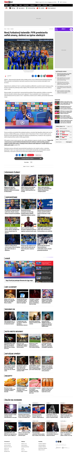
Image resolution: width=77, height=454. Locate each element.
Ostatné (12, 28)
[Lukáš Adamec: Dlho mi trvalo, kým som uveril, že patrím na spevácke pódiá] (52, 409)
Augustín (50, 2)
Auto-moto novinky (14, 331)
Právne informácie (7, 443)
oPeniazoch (35, 403)
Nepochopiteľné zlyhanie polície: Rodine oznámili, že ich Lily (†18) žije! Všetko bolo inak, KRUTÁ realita (9, 368)
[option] (10, 420)
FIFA (31, 162)
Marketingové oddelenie (42, 448)
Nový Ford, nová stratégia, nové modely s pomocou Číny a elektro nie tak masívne (22, 345)
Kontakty (40, 441)
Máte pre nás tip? (41, 449)
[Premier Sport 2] (57, 139)
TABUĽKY (51, 5)
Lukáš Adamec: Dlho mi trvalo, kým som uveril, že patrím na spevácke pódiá (52, 416)
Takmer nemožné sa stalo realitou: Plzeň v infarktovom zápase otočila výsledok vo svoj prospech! (63, 92)
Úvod (5, 28)
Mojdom (62, 403)
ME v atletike (41, 8)
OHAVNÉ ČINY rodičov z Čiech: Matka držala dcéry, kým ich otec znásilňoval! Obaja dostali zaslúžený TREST (22, 368)
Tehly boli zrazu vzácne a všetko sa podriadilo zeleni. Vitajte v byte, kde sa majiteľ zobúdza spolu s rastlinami (66, 416)
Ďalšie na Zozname (13, 400)
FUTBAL (15, 5)
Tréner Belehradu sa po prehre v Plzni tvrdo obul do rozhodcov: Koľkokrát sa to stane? (64, 87)
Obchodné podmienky (25, 446)
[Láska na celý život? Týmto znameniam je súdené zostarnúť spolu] (24, 427)
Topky (19, 403)
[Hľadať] (71, 5)
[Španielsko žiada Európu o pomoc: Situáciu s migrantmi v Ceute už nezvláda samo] (24, 409)
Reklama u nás (24, 443)
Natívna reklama (24, 451)
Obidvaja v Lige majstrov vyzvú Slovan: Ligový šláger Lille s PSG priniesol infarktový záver (66, 103)
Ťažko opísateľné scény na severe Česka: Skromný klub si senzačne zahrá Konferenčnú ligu (63, 79)
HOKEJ (11, 5)
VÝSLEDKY (45, 5)
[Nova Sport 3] (57, 137)
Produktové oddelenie (42, 443)
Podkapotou (7, 421)
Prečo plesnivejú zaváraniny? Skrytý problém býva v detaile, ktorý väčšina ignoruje (38, 434)
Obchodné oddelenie (42, 445)
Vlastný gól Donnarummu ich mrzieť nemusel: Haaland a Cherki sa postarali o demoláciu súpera (66, 107)
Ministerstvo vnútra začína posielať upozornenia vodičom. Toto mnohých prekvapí (34, 345)
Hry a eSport (11, 287)
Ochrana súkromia (7, 445)
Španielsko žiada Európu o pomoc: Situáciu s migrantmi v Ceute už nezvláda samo (24, 416)
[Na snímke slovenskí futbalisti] (28, 54)
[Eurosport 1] (57, 131)
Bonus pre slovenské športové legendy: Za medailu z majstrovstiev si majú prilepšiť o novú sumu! (38, 416)
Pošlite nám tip (49, 76)
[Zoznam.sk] (59, 448)
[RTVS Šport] (57, 129)
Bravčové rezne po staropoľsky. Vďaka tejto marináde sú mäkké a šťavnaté (9, 389)
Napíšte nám (6, 449)
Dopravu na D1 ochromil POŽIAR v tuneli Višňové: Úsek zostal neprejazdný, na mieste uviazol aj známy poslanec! (47, 368)
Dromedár (6, 403)
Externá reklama (24, 445)
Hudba (48, 403)
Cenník (22, 448)
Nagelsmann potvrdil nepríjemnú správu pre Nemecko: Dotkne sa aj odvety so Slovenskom (11, 189)
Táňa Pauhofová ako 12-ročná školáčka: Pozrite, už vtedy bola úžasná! (9, 322)
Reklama (23, 441)
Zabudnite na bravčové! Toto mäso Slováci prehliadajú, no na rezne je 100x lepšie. (22, 389)
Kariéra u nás (6, 448)
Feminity (20, 421)
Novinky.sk (10, 309)
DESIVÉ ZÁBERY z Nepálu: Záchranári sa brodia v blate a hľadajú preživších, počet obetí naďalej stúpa (35, 367)
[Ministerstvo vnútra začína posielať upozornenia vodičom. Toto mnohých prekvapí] (35, 338)
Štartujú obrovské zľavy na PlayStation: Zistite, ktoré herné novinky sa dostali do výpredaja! (22, 301)
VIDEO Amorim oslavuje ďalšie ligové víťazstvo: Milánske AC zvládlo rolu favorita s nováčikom (66, 112)
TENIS (20, 5)
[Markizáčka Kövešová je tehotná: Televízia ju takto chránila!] (35, 316)
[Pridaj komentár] (44, 76)
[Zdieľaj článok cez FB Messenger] (36, 76)
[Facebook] (56, 441)
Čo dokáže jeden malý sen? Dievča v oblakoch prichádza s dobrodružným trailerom (22, 323)
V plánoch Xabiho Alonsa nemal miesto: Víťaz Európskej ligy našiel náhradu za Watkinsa (66, 121)
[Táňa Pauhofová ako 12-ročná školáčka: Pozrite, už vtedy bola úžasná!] (10, 316)
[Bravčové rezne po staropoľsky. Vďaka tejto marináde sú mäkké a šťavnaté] (10, 382)
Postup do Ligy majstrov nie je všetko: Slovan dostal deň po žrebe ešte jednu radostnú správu (64, 74)
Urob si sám (35, 421)
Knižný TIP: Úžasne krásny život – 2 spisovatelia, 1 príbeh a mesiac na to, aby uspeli (66, 434)
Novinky (48, 421)
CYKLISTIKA (26, 5)
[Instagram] (58, 441)
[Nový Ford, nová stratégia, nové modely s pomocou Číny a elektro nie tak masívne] (22, 338)
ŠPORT (6, 5)
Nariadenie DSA (7, 451)
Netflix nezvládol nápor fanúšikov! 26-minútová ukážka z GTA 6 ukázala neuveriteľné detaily (47, 301)
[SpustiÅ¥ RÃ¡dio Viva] (63, 28)
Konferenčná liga (31, 8)
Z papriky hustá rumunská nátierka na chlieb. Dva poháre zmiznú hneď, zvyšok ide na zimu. (47, 389)
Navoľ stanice (58, 142)
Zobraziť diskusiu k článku (32, 158)
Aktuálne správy (12, 353)
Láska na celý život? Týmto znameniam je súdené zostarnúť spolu (24, 434)
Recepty (8, 375)
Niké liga (13, 8)
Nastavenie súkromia (8, 446)
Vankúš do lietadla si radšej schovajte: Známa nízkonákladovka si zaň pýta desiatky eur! (10, 416)
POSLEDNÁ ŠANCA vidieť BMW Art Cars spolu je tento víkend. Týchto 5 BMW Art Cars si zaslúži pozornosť (9, 346)
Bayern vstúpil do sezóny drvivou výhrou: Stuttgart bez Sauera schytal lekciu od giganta (66, 117)
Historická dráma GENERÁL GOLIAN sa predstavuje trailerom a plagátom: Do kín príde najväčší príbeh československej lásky (47, 324)
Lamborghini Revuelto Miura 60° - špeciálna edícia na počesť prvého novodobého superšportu (47, 345)
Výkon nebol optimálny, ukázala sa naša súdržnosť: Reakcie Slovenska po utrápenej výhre (44, 189)
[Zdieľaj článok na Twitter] (38, 76)
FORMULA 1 (32, 5)
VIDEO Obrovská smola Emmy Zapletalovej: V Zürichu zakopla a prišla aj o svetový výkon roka (63, 83)
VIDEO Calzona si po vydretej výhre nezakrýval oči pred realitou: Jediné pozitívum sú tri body (28, 189)
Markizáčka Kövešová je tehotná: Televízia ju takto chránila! (35, 322)
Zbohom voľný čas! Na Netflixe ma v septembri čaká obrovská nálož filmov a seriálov (9, 301)
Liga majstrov (21, 8)
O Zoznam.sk (7, 441)
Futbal (8, 28)
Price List (23, 449)
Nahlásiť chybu (38, 155)
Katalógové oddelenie (42, 446)
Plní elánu (63, 421)
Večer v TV (69, 126)
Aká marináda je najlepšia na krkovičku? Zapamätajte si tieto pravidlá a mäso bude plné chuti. (35, 390)
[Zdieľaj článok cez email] (41, 76)
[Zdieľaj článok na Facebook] (33, 76)
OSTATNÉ (39, 5)
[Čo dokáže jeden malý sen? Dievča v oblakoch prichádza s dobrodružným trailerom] (22, 316)
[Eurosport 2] (57, 134)
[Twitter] (60, 441)
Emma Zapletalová (52, 8)
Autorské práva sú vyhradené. (61, 445)
